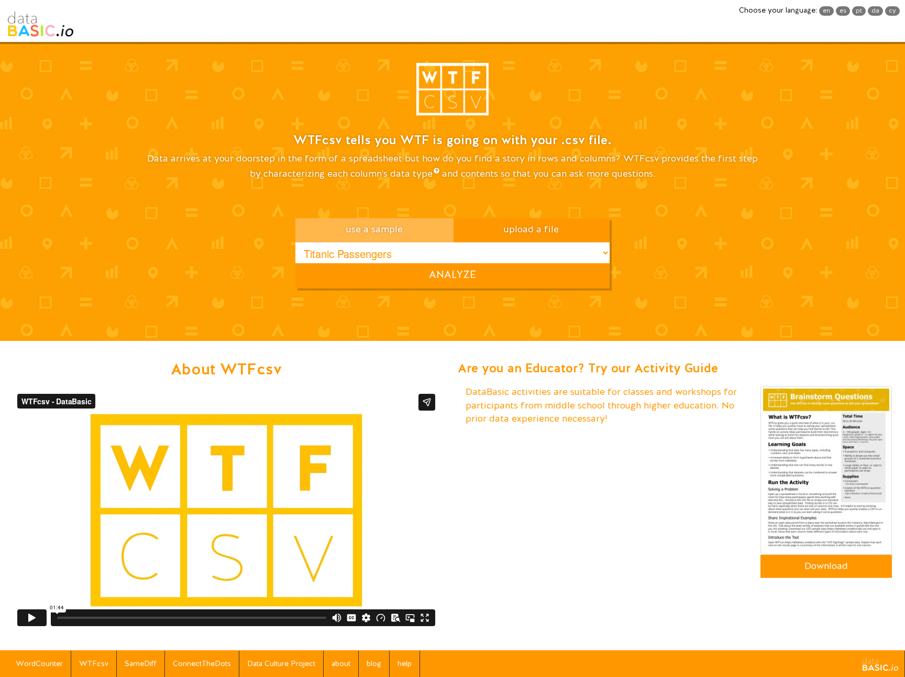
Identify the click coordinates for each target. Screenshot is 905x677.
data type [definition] (411, 174)
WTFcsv (93, 664)
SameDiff (141, 664)
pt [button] (859, 11)
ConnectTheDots (202, 664)
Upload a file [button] (531, 229)
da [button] (875, 11)
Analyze (452, 275)
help (405, 664)
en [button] (826, 11)
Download (826, 566)
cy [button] (892, 11)
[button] (452, 92)
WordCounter (39, 664)
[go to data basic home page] (880, 664)
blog (374, 664)
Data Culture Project (281, 664)
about (341, 664)
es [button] (843, 11)
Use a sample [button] (374, 229)
